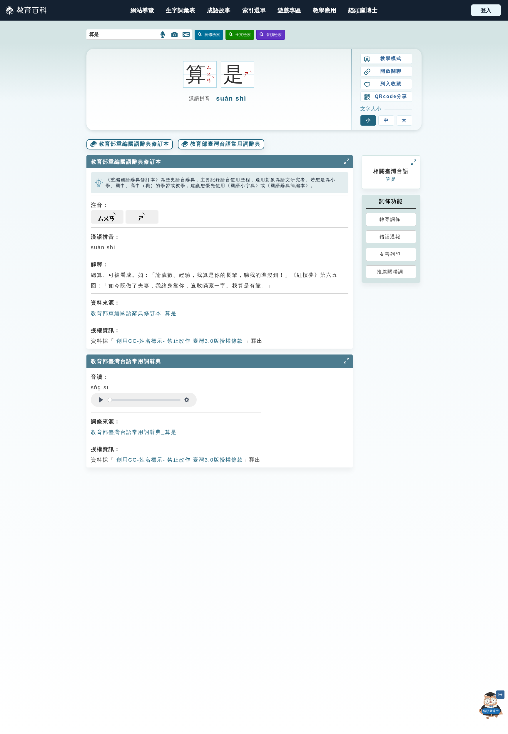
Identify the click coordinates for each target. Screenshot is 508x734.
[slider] (144, 400)
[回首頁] (26, 10)
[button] (254, 10)
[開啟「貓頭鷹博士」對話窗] (491, 705)
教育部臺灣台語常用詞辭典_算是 (134, 432)
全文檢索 (243, 34)
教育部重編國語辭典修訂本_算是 (134, 313)
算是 (391, 179)
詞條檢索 (212, 34)
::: (2, 10)
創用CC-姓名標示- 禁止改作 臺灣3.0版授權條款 (178, 341)
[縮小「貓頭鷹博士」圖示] (500, 694)
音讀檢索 (274, 34)
